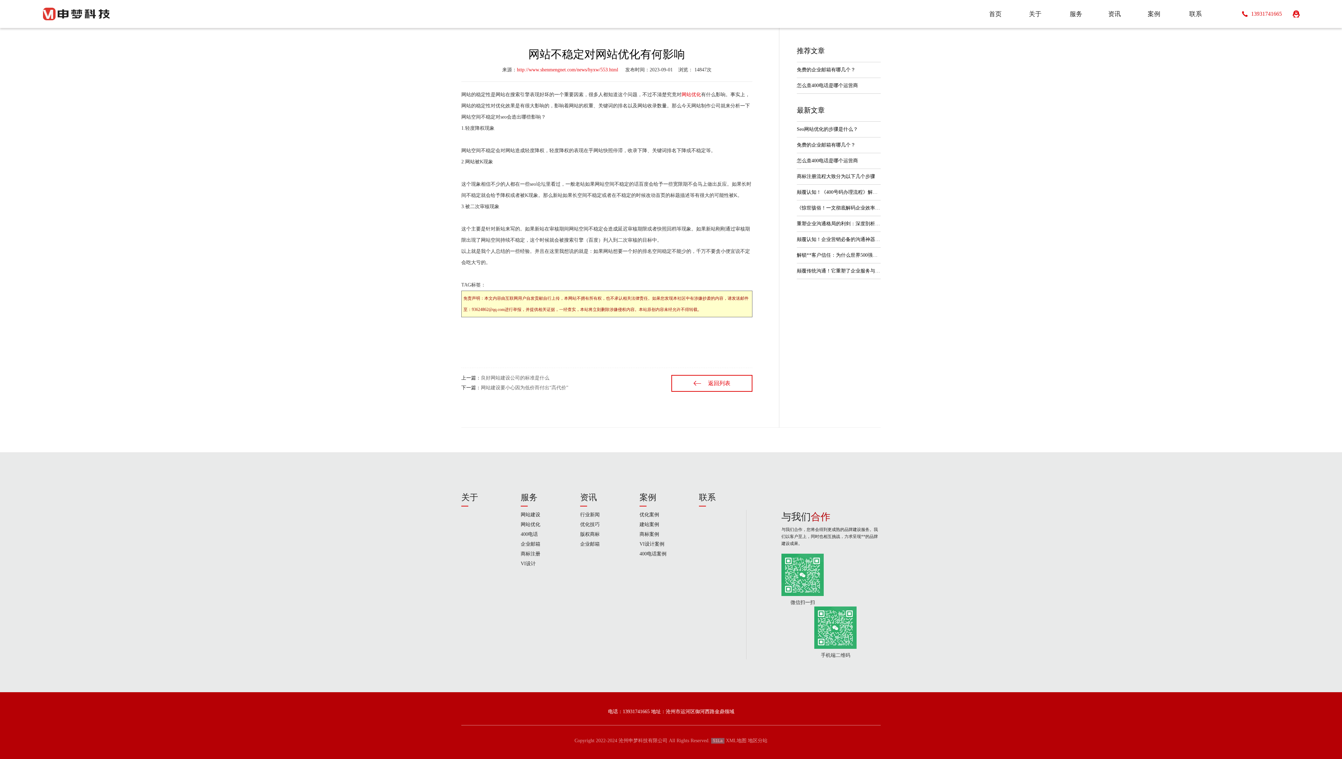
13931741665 (1266, 14)
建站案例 (649, 524)
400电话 (529, 534)
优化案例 (649, 514)
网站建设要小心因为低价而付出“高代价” (524, 387)
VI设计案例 (652, 544)
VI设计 (528, 563)
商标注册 (530, 553)
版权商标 (590, 534)
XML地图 (736, 740)
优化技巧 (590, 524)
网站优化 (691, 94)
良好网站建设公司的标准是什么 (515, 378)
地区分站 (757, 740)
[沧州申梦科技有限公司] (76, 14)
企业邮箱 (530, 544)
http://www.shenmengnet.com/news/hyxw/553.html (567, 69)
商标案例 (649, 534)
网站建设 (530, 514)
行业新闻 (590, 514)
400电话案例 (653, 553)
